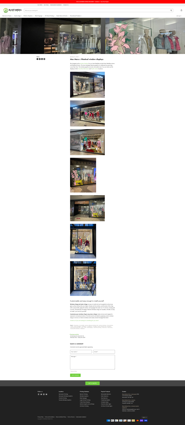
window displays (84, 63)
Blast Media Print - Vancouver (129, 394)
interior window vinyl (101, 326)
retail (85, 327)
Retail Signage (38, 16)
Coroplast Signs (105, 402)
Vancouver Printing (63, 394)
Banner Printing (84, 394)
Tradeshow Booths (105, 400)
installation (84, 326)
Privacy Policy (40, 417)
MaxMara (109, 326)
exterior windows (102, 325)
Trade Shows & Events (62, 16)
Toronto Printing (63, 398)
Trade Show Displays (85, 402)
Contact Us (66, 4)
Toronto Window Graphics (65, 400)
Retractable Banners (106, 394)
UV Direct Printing (49, 16)
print (82, 327)
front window (110, 325)
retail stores (109, 327)
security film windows (75, 328)
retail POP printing (97, 327)
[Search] (171, 10)
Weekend (82, 328)
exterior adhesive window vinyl (91, 325)
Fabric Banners (104, 396)
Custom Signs (17, 16)
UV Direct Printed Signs (106, 406)
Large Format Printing (85, 400)
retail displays (90, 327)
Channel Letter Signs (106, 404)
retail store (104, 327)
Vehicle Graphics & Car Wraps (87, 404)
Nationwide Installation (56, 4)
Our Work (40, 4)
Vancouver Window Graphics (66, 396)
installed (95, 326)
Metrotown (86, 68)
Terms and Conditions (49, 417)
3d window (76, 325)
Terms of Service (71, 417)
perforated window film (75, 327)
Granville (80, 68)
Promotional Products (75, 16)
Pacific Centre (94, 68)
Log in (179, 16)
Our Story (46, 4)
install (71, 326)
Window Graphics (28, 16)
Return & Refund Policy (61, 417)
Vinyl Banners (104, 398)
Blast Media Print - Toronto (128, 400)
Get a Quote (92, 383)
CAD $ (143, 417)
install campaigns (77, 326)
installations (89, 326)
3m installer (81, 325)
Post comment (75, 375)
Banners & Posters (7, 16)
